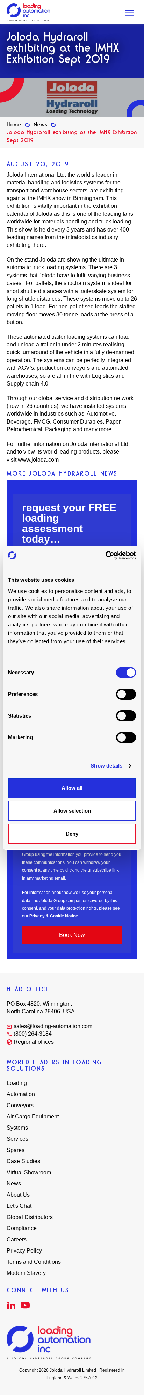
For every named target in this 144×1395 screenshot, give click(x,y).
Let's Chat (19, 1206)
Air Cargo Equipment (33, 1116)
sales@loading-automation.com (53, 1026)
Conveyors (20, 1105)
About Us (18, 1195)
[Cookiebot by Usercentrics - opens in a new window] (105, 555)
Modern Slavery (26, 1273)
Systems (17, 1128)
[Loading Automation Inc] (28, 12)
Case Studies (23, 1161)
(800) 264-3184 (33, 1034)
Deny (72, 834)
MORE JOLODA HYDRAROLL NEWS (62, 473)
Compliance (22, 1228)
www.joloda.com (38, 460)
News (40, 124)
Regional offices (34, 1042)
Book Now (72, 935)
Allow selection (72, 811)
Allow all (72, 788)
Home (14, 124)
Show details (106, 766)
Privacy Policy (24, 1251)
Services (17, 1139)
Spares (15, 1150)
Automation (21, 1094)
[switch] (126, 694)
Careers (17, 1239)
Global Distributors (30, 1217)
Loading (17, 1083)
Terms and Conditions (34, 1262)
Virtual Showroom (29, 1172)
